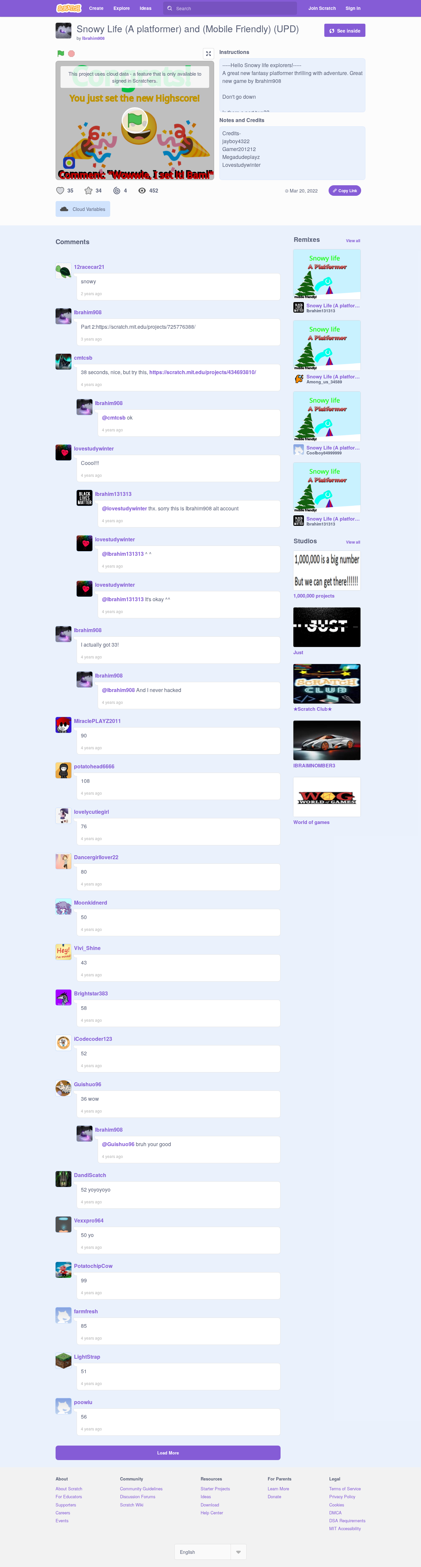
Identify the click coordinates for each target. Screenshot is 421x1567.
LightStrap (87, 1356)
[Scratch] (69, 8)
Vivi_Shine (87, 948)
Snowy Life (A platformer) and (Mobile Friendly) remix (333, 306)
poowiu (83, 1402)
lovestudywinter (94, 448)
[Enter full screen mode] (208, 53)
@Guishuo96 (118, 1144)
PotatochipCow (93, 1266)
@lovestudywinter (124, 508)
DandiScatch (90, 1175)
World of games (311, 822)
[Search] (169, 8)
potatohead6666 (94, 766)
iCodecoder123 (93, 1038)
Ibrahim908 (93, 38)
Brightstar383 (91, 993)
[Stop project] (71, 53)
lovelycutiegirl (91, 811)
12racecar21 (89, 266)
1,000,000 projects (313, 596)
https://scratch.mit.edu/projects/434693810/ (202, 372)
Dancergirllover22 (96, 857)
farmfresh (86, 1311)
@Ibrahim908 (118, 690)
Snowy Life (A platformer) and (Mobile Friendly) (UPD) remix (333, 377)
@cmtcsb (114, 417)
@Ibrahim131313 (123, 553)
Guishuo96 (87, 1084)
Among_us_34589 (324, 382)
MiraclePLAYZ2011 (97, 721)
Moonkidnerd (90, 902)
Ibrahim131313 (113, 494)
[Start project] (61, 53)
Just (298, 652)
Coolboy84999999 (324, 453)
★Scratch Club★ (312, 709)
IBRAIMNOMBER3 (314, 766)
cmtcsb (83, 357)
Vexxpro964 (89, 1220)
